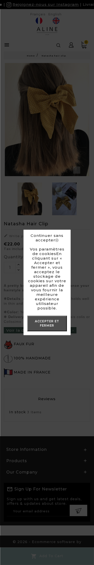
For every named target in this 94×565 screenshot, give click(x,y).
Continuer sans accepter (47, 237)
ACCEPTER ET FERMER (47, 323)
